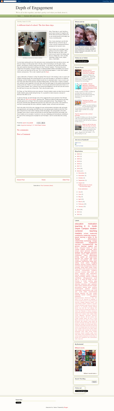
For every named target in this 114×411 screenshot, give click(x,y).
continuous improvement (82, 261)
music (92, 275)
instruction (82, 322)
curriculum (77, 272)
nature (86, 327)
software (79, 334)
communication (86, 270)
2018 (78, 163)
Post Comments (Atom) (47, 185)
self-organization (88, 266)
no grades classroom (82, 328)
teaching (78, 226)
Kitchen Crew (78, 308)
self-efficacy (78, 278)
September (81, 180)
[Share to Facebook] (42, 123)
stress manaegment (86, 334)
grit (87, 257)
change (94, 241)
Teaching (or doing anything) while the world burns (89, 102)
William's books (80, 348)
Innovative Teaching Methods (90, 306)
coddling (91, 313)
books (95, 258)
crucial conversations (90, 282)
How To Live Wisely (31, 99)
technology (87, 241)
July (79, 192)
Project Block (78, 269)
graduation (94, 284)
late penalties (82, 324)
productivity (77, 333)
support (90, 246)
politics (86, 331)
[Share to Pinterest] (44, 123)
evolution (83, 272)
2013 (78, 212)
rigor (92, 290)
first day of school (92, 318)
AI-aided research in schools (85, 300)
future (92, 319)
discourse (83, 316)
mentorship (88, 325)
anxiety (88, 312)
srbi (87, 293)
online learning (78, 330)
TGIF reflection (90, 308)
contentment (78, 282)
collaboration (79, 242)
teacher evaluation (86, 294)
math (82, 266)
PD (86, 279)
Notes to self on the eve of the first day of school (89, 125)
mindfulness (79, 235)
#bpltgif (77, 239)
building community (86, 249)
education (79, 224)
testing (84, 335)
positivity (94, 287)
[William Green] (75, 144)
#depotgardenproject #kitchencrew (83, 297)
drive (96, 316)
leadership (87, 235)
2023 (78, 154)
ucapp (79, 338)
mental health (82, 325)
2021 (78, 156)
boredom (88, 264)
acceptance (94, 311)
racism (95, 333)
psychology (82, 276)
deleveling (77, 284)
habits (88, 272)
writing (82, 267)
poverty (90, 331)
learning (77, 275)
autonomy (83, 264)
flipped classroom (79, 319)
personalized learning (81, 287)
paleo (83, 330)
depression (77, 316)
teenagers (77, 267)
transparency (93, 296)
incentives (77, 322)
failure (95, 249)
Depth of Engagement (34, 7)
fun (90, 319)
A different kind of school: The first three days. (85, 185)
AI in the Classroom (84, 299)
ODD (83, 308)
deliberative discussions (85, 315)
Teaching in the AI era (79, 309)
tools (89, 337)
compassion (78, 255)
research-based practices (82, 288)
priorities (95, 331)
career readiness (82, 313)
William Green (78, 142)
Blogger (66, 407)
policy (89, 287)
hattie (76, 285)
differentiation (92, 239)
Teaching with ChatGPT (90, 309)
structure (94, 266)
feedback (77, 252)
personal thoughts (92, 285)
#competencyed (88, 244)
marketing (77, 325)
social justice (85, 263)
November (81, 175)
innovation (77, 266)
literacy (95, 324)
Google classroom (88, 305)
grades (82, 257)
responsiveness (86, 290)
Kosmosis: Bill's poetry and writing (33, 16)
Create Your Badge (79, 145)
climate (77, 260)
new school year (91, 327)
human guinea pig (92, 321)
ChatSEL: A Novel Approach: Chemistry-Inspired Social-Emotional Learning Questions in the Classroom (89, 86)
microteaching (94, 325)
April (79, 199)
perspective (94, 330)
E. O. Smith (81, 279)
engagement (93, 242)
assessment (94, 269)
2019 (78, 161)
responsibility (78, 290)
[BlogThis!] (39, 123)
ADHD (76, 299)
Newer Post (20, 180)
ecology (76, 318)
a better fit (90, 237)
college (95, 313)
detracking (84, 284)
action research (86, 269)
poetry (82, 331)
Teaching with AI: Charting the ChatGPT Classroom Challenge (88, 72)
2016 (78, 168)
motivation (92, 224)
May (79, 196)
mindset (88, 275)
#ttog (93, 297)
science (83, 254)
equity (91, 261)
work (82, 338)
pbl (90, 330)
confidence (94, 270)
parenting (87, 330)
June (80, 194)
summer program (78, 335)
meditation (82, 275)
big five (91, 312)
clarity (88, 313)
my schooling (81, 327)
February (81, 204)
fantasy (85, 318)
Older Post (66, 180)
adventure (83, 312)
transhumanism (93, 337)
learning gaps (90, 324)
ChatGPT (84, 303)
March (80, 201)
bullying (76, 313)
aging (95, 281)
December (81, 173)
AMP (87, 254)
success (78, 244)
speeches (82, 293)
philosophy (87, 252)
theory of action (89, 335)
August (80, 183)
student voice (94, 334)
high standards (84, 321)
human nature (79, 251)
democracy (94, 315)
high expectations (92, 273)
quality (91, 333)
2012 (78, 214)
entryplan (81, 318)
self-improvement (87, 278)
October (80, 178)
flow (82, 252)
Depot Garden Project (91, 267)
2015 (78, 171)
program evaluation (85, 333)
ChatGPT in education (92, 303)
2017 (78, 166)
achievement (78, 312)
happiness (94, 264)
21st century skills (86, 258)
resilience (94, 288)
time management (83, 337)
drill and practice (90, 316)
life (96, 237)
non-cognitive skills (86, 260)
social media (83, 291)
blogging (95, 312)
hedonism (82, 273)
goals (89, 284)
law (86, 324)
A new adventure (83, 189)
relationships (79, 241)
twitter (76, 338)
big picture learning (26, 125)
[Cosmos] (91, 355)
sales (76, 334)
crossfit (76, 315)
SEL (86, 308)
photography (77, 331)
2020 (78, 159)
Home (19, 16)
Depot (47, 72)
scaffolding (94, 276)
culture (86, 255)
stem (90, 293)
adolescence (93, 254)
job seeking (92, 322)
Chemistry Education (79, 305)
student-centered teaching (86, 229)
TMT (96, 308)
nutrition (95, 328)
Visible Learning (88, 281)
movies (76, 327)
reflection (88, 276)
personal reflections (91, 251)
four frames (86, 319)
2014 (78, 209)
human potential (82, 285)
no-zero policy (90, 328)
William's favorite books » (90, 373)
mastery (78, 233)
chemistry (77, 270)
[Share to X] (41, 123)
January (80, 206)
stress (95, 260)
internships (87, 322)
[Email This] (37, 123)
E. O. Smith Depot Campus (39, 125)
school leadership (90, 233)
